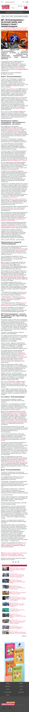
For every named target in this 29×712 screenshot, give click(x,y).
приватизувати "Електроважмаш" (13, 383)
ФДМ (22, 555)
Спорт (7, 689)
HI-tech (21, 686)
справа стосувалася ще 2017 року (9, 226)
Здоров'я (21, 692)
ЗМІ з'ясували (15, 257)
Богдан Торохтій (19, 97)
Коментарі (20, 704)
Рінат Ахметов (7, 553)
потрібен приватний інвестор (20, 449)
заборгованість (23, 553)
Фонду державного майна (11, 89)
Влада (7, 683)
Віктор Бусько (13, 197)
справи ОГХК (18, 108)
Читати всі (24, 635)
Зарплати (19, 554)
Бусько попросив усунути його (17, 199)
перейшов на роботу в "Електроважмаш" (16, 412)
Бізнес (21, 683)
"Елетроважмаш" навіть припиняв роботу (15, 207)
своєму (7, 420)
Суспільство (7, 692)
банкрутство (4, 555)
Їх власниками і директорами (19, 167)
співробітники (15, 553)
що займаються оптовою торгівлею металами (12, 276)
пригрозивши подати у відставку (16, 460)
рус (23, 2)
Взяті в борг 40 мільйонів (7, 111)
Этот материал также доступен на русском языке (15, 28)
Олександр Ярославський (14, 555)
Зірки (7, 695)
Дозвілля (7, 686)
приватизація (4, 554)
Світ (21, 689)
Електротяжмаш (12, 554)
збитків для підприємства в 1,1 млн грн (17, 160)
